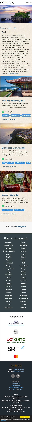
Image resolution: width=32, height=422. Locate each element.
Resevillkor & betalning (16, 387)
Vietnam (23, 272)
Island (23, 254)
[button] (27, 3)
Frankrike (9, 286)
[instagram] (18, 376)
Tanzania (23, 283)
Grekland (23, 242)
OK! (24, 417)
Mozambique (23, 298)
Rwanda (23, 257)
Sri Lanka (23, 251)
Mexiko (8, 280)
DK (10, 389)
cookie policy (3, 420)
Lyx (4, 162)
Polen (23, 278)
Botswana (8, 295)
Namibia (8, 283)
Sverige (23, 289)
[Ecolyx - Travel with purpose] (16, 366)
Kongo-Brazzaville (9, 251)
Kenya (9, 272)
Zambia (23, 286)
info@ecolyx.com (13, 73)
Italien (23, 260)
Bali (23, 263)
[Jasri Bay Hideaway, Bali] (16, 86)
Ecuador (8, 292)
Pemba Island (8, 245)
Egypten (8, 257)
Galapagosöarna (8, 269)
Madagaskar (8, 307)
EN (21, 389)
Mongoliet (23, 245)
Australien (8, 242)
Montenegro (23, 295)
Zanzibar (23, 292)
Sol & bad (6, 115)
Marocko (23, 248)
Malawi (23, 275)
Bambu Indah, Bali (10, 194)
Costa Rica (8, 275)
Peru (8, 304)
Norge (23, 269)
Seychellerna (23, 266)
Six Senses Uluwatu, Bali (13, 147)
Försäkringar (16, 385)
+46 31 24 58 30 (18, 369)
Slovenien (23, 301)
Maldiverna (8, 298)
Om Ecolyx (16, 383)
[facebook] (13, 376)
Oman (9, 278)
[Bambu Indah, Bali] (16, 181)
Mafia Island (8, 248)
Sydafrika (23, 280)
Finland (8, 301)
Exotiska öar (15, 115)
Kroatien (23, 304)
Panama (8, 260)
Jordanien (8, 289)
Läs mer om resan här (9, 119)
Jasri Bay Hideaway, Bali (13, 100)
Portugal (8, 266)
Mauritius (23, 307)
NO (14, 389)
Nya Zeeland (9, 263)
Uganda (8, 254)
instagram (21, 226)
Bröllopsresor (8, 209)
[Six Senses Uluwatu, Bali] (16, 133)
